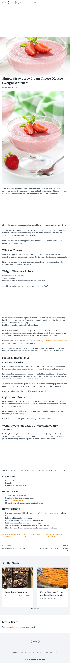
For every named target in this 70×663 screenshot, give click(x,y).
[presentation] (17, 578)
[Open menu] (66, 2)
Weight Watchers (8, 75)
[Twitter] (35, 641)
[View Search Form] (35, 2)
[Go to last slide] (5, 587)
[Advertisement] (35, 19)
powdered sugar (16, 500)
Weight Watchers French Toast (14, 547)
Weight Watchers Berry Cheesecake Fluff (54, 548)
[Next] (64, 587)
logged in (16, 627)
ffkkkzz (44, 598)
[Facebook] (30, 641)
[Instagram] (39, 641)
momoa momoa (9, 87)
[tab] (31, 608)
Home (42, 652)
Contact (24, 652)
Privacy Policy (51, 652)
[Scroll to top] (65, 660)
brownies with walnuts (16, 592)
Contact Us (33, 652)
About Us (16, 652)
